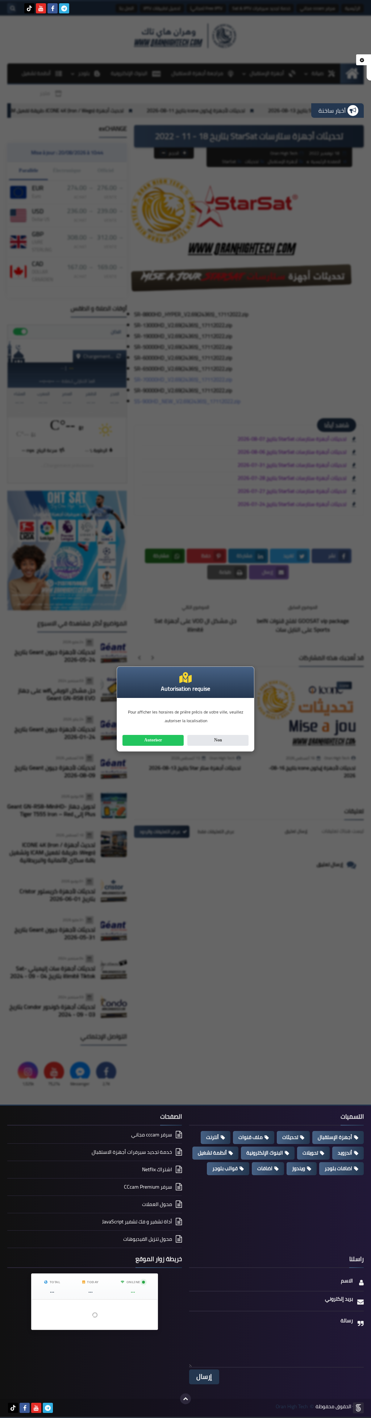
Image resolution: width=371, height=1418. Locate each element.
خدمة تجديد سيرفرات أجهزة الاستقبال (132, 1152)
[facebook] (52, 8)
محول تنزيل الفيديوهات (147, 1239)
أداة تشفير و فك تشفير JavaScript (137, 1221)
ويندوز (298, 1168)
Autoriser (153, 740)
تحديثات (290, 1137)
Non (218, 740)
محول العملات (157, 1204)
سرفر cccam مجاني (151, 1135)
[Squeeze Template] (358, 1407)
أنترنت (212, 1137)
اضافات (264, 1168)
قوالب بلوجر (225, 1168)
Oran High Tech (292, 1406)
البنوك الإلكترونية (264, 1152)
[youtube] (41, 8)
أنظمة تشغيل (212, 1152)
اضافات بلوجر (338, 1168)
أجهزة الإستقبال (335, 1137)
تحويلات (310, 1152)
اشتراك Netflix (157, 1169)
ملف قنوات (250, 1137)
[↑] (185, 1398)
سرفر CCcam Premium (148, 1187)
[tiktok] (29, 8)
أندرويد (345, 1152)
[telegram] (64, 8)
